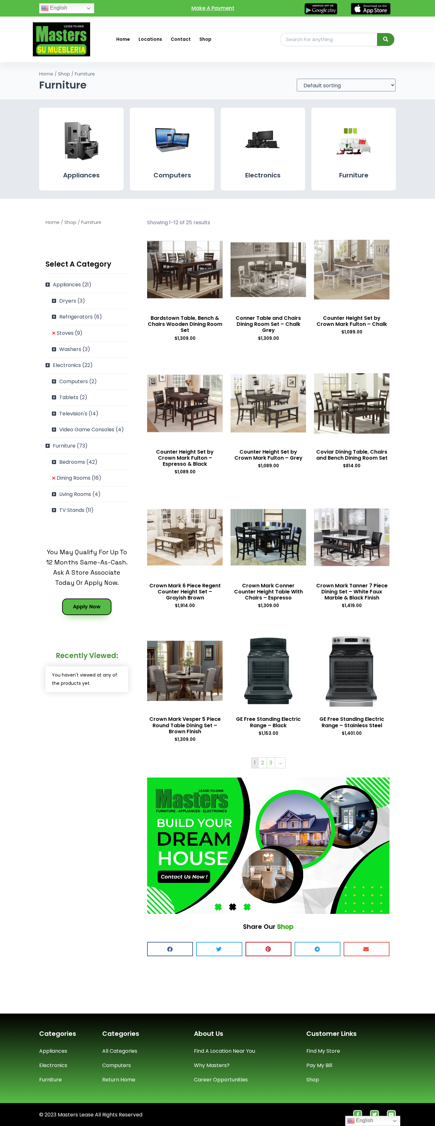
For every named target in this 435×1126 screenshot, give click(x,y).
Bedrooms (78, 462)
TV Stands (76, 510)
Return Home (118, 1079)
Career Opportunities (221, 1079)
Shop (205, 39)
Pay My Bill (319, 1065)
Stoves (69, 333)
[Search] (386, 39)
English (58, 8)
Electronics (263, 175)
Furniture (353, 175)
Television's (78, 413)
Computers (172, 175)
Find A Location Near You (224, 1051)
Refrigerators (80, 316)
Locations (150, 39)
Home (123, 39)
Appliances (81, 175)
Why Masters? (212, 1065)
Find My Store (323, 1051)
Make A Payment (212, 8)
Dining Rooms (79, 478)
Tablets (73, 397)
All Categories (119, 1051)
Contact (181, 39)
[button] (170, 949)
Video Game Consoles (91, 429)
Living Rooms (80, 494)
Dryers (72, 301)
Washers (74, 349)
